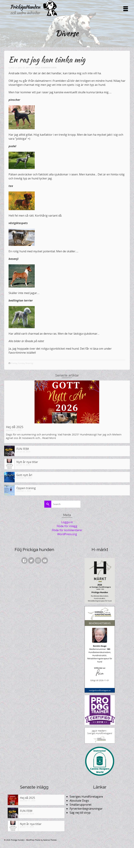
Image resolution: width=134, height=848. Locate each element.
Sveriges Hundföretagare (86, 796)
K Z (12, 67)
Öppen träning (26, 488)
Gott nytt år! (24, 475)
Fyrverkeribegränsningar (86, 809)
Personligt (29, 363)
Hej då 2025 (14, 427)
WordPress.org (67, 534)
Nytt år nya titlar (27, 462)
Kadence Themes (50, 840)
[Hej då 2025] (67, 401)
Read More (49, 438)
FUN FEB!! (22, 449)
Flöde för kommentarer (67, 530)
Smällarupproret (80, 804)
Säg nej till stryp (80, 813)
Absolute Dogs (79, 800)
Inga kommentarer (46, 67)
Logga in (67, 522)
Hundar (21, 363)
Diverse (14, 363)
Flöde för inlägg (67, 526)
